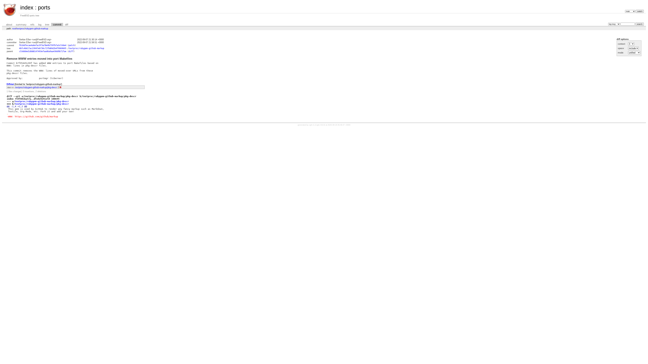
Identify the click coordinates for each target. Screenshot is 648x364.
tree (47, 24)
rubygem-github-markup (36, 28)
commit (57, 24)
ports (44, 7)
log (39, 24)
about (9, 24)
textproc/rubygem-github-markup (86, 48)
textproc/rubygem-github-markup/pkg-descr (36, 87)
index (26, 7)
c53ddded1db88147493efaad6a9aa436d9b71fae (42, 51)
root (14, 28)
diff (66, 24)
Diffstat (10, 84)
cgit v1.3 (312, 125)
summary (21, 24)
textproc (20, 28)
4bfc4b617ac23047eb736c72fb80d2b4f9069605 (42, 48)
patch (72, 45)
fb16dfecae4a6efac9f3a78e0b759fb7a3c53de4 (42, 45)
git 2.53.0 (321, 125)
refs (32, 24)
